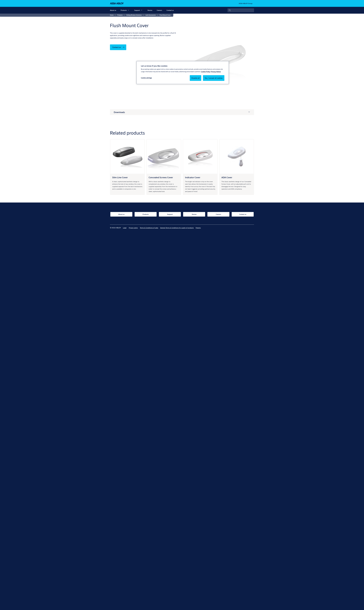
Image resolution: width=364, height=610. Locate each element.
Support (137, 10)
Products (124, 10)
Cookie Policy (205, 72)
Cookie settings (146, 78)
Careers (159, 10)
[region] (182, 72)
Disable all (195, 78)
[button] (128, 10)
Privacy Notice (216, 72)
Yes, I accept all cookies (214, 78)
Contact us (170, 10)
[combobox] (241, 10)
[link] (113, 15)
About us (113, 10)
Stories (149, 10)
